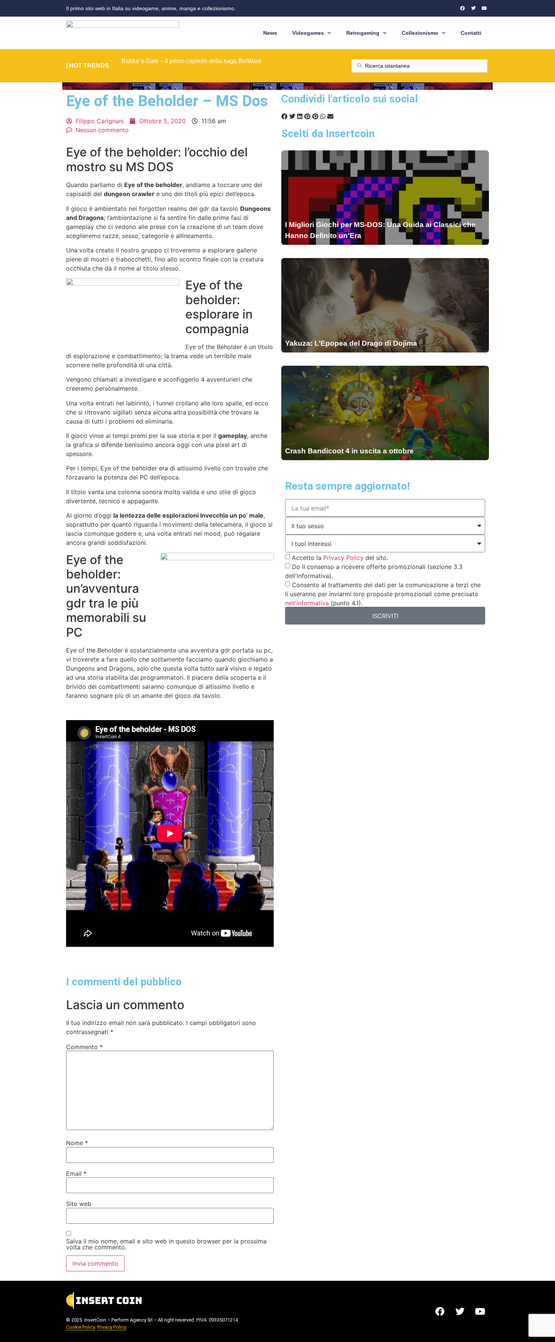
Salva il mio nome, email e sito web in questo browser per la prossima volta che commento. (166, 1244)
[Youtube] (484, 8)
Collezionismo (420, 33)
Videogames (308, 33)
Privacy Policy (343, 557)
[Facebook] (462, 8)
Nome (77, 1143)
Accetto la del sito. (340, 557)
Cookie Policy (80, 1327)
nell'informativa (307, 603)
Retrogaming (362, 33)
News (270, 33)
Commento (84, 1047)
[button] (284, 116)
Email (76, 1173)
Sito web (78, 1204)
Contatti (471, 33)
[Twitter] (473, 8)
